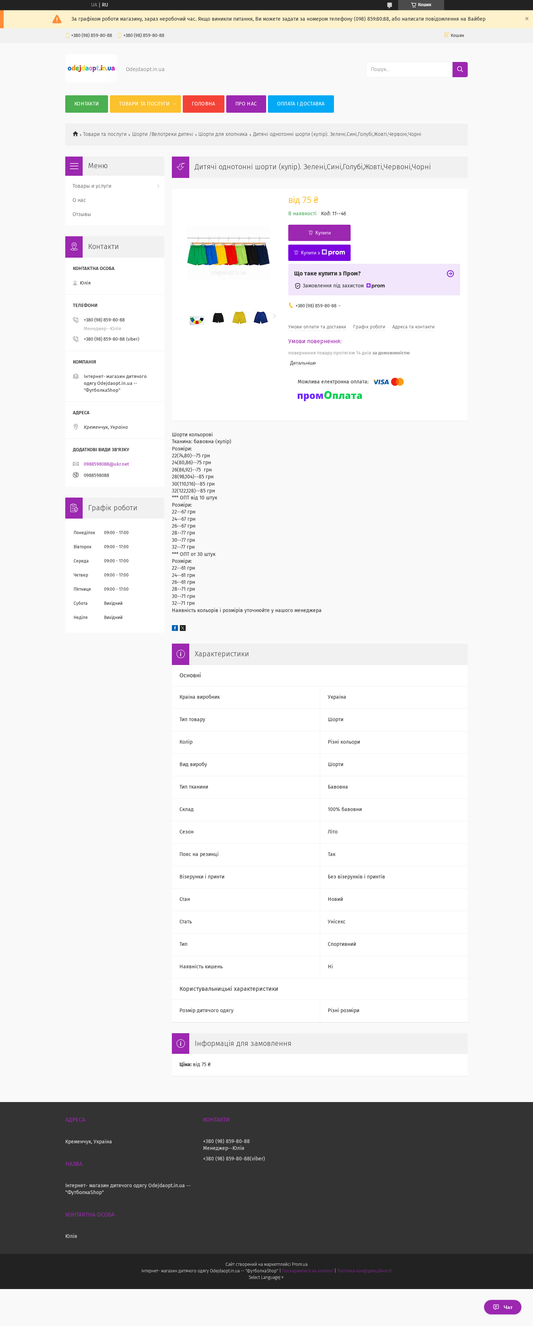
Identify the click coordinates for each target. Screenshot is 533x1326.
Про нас (246, 104)
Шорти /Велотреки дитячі (162, 134)
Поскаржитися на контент (307, 1271)
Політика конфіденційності (364, 1271)
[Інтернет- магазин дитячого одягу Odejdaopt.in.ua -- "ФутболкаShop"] (91, 80)
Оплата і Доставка (301, 104)
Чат (508, 1307)
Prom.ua (299, 1265)
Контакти (86, 104)
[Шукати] (460, 69)
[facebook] (175, 629)
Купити (323, 233)
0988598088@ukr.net (106, 464)
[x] (183, 629)
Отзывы (82, 214)
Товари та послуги (144, 104)
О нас (79, 200)
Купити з (310, 252)
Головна (203, 104)
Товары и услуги (92, 186)
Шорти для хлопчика (223, 134)
